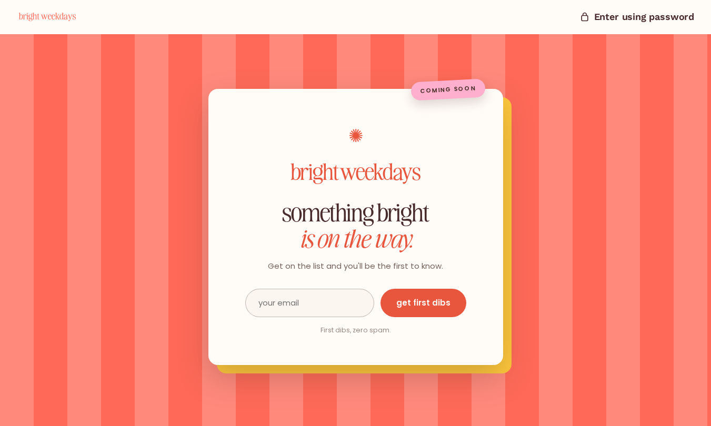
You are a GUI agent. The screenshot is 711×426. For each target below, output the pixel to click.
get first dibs (423, 302)
